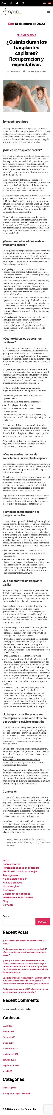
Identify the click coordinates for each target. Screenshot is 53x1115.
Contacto (8, 904)
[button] (48, 11)
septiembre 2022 (11, 1065)
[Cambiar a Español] (49, 3)
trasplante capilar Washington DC (22, 842)
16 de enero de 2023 (36, 71)
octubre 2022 (9, 1060)
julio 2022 (7, 1071)
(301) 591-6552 (18, 832)
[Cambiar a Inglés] (44, 3)
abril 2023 (7, 1026)
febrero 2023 (9, 1037)
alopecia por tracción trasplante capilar (25, 839)
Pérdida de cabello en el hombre (21, 867)
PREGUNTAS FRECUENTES (18, 897)
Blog (5, 901)
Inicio (6, 860)
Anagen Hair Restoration (24, 1109)
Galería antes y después (16, 893)
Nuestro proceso (12, 882)
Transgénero (10, 875)
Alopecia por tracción (15, 878)
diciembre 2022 (10, 1048)
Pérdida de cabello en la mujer (20, 871)
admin (17, 71)
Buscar (6, 916)
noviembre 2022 (10, 1054)
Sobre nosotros (11, 863)
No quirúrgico (11, 886)
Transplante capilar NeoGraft (16, 1093)
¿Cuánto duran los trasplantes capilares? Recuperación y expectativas (26, 53)
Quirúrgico (9, 889)
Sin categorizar (26, 35)
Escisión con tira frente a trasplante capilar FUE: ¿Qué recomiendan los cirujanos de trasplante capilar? (25, 952)
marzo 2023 (8, 1031)
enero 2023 (8, 1043)
